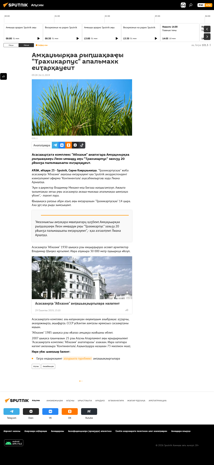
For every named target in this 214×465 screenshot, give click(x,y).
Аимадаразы (57, 431)
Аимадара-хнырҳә (180, 431)
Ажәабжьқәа (48, 366)
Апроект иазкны (12, 431)
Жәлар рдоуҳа (136, 400)
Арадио (100, 400)
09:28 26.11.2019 (41, 75)
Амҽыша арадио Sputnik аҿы (21, 27)
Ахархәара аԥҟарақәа (35, 431)
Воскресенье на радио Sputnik (61, 27)
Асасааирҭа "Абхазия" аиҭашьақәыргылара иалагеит (77, 303)
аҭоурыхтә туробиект (77, 358)
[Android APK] (13, 443)
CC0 (33, 138)
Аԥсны (36, 366)
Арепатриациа (158, 400)
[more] (127, 310)
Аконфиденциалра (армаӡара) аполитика (90, 431)
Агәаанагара (116, 400)
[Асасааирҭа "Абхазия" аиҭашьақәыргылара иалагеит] (82, 277)
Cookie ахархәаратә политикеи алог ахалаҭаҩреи (141, 431)
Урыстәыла (85, 400)
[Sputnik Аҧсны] (16, 7)
